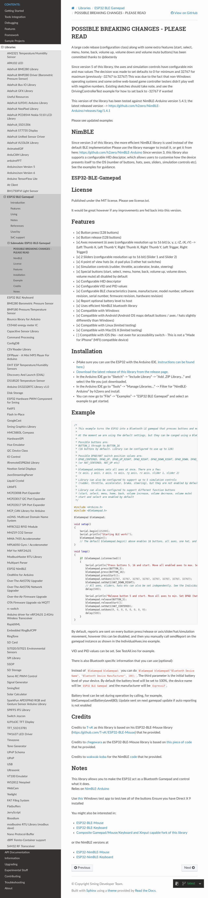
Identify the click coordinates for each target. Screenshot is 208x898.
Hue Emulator (16, 444)
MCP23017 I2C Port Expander (26, 498)
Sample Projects (15, 41)
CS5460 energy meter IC (22, 325)
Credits (17, 286)
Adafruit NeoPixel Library (22, 108)
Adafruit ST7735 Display (22, 130)
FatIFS (11, 408)
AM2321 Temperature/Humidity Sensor (27, 55)
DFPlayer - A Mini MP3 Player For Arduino (28, 357)
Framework (12, 35)
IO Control (13, 456)
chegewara (94, 742)
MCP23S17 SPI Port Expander (26, 505)
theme (112, 890)
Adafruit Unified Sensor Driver (26, 136)
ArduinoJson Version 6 (21, 172)
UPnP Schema (16, 752)
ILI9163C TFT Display (20, 722)
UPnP (10, 758)
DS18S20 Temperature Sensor (26, 380)
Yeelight (12, 794)
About (8, 888)
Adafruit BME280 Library (22, 69)
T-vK (90, 727)
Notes (14, 220)
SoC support (18, 237)
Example (18, 280)
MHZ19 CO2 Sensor (20, 532)
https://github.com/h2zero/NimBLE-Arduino (110, 152)
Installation (19, 275)
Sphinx (91, 890)
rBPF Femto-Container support (26, 840)
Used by (15, 232)
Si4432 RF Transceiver (21, 846)
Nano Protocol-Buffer (20, 834)
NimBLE (17, 258)
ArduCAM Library (18, 154)
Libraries (10, 47)
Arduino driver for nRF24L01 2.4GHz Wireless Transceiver (30, 616)
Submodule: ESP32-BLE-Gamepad (30, 243)
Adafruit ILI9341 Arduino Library (27, 103)
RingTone (12, 636)
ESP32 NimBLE (16, 568)
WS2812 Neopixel (18, 782)
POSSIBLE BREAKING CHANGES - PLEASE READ (32, 251)
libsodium (13, 818)
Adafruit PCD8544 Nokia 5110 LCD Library (29, 116)
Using (14, 214)
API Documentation (17, 852)
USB (10, 764)
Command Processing (20, 337)
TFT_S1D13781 (17, 728)
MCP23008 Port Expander (23, 493)
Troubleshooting (15, 882)
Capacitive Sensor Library (23, 331)
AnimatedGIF (15, 148)
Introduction (18, 203)
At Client (12, 184)
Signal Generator (17, 682)
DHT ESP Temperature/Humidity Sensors (27, 367)
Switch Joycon (16, 716)
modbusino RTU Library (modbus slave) (28, 826)
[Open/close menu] (2, 47)
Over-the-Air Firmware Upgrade (27, 596)
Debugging (11, 22)
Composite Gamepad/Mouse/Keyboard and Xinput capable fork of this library (131, 832)
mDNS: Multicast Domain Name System (27, 518)
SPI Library (14, 658)
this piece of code (179, 742)
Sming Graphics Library (21, 426)
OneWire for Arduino (20, 575)
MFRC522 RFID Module (22, 526)
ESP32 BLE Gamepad (20, 196)
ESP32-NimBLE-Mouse (92, 852)
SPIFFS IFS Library (18, 710)
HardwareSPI (15, 438)
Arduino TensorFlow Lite (22, 178)
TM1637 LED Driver (19, 734)
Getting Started (14, 10)
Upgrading (11, 864)
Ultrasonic (13, 770)
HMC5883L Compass (20, 432)
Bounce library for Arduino (23, 319)
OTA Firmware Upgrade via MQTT (28, 602)
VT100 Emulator (17, 776)
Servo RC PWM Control (22, 676)
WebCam (13, 788)
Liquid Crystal (15, 480)
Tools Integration (15, 17)
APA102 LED (15, 63)
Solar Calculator (17, 694)
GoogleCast (14, 420)
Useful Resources (18, 96)
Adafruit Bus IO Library (21, 84)
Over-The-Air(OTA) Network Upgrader (24, 588)
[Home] (73, 8)
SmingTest (13, 688)
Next (188, 867)
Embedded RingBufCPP (21, 630)
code (133, 757)
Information (12, 858)
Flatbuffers (14, 806)
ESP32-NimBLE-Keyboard (94, 857)
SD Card (12, 642)
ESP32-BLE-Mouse (89, 823)
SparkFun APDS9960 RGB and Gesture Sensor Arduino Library (26, 702)
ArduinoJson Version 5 (21, 166)
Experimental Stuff (16, 870)
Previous (83, 867)
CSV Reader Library (19, 349)
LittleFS (11, 486)
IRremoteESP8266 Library (23, 462)
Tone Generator (16, 746)
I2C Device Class (17, 450)
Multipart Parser (17, 562)
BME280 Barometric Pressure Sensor (30, 303)
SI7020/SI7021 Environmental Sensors (26, 650)
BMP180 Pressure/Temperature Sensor (26, 311)
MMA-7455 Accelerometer (24, 538)
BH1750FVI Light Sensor (22, 191)
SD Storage (14, 670)
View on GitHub (185, 13)
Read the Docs (145, 890)
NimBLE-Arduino (97, 788)
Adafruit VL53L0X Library (23, 142)
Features (10, 29)
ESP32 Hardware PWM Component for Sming (29, 400)
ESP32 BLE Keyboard (20, 297)
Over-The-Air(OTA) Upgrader (25, 580)
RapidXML (13, 624)
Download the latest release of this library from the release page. (122, 372)
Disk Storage (15, 393)
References (17, 226)
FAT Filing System (18, 800)
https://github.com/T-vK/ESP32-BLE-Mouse (103, 732)
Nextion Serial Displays (21, 468)
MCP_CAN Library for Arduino (26, 510)
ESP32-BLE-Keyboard (91, 827)
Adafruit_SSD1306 (18, 124)
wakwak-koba (96, 757)
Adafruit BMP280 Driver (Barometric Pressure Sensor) (30, 77)
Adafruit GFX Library (20, 91)
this (80, 798)
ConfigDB (13, 343)
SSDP (10, 664)
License (17, 264)
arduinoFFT (14, 160)
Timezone (13, 740)
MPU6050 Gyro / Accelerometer (27, 544)
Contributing (13, 876)
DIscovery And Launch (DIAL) (25, 374)
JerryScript (14, 812)
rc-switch (13, 608)
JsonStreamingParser (20, 474)
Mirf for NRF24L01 (19, 550)
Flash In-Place (15, 414)
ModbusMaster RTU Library (24, 556)
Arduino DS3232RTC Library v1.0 (28, 386)
